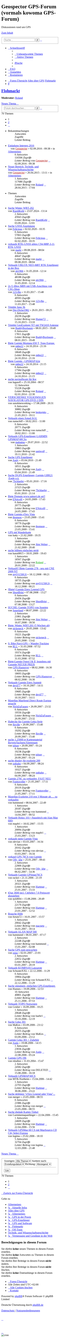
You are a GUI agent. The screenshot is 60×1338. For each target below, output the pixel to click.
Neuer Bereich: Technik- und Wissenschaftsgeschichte (23, 168)
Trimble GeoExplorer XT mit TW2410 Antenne (33, 325)
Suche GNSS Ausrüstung (21, 226)
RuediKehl (18, 211)
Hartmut (40, 886)
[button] (9, 125)
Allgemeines (14, 151)
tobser (16, 745)
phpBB (18, 1296)
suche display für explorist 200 (24, 760)
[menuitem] (29, 54)
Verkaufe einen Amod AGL (22, 418)
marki (18, 250)
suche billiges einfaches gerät (23, 550)
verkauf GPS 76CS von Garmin (25, 856)
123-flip (17, 292)
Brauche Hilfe (15, 913)
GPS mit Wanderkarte (19, 532)
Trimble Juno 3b (16, 307)
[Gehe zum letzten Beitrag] (49, 160)
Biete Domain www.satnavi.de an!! (26, 496)
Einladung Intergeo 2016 (21, 145)
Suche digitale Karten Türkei (23, 1112)
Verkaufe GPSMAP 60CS (22, 1076)
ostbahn (17, 763)
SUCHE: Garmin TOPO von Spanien (28, 607)
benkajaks (41, 412)
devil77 (16, 685)
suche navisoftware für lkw (22, 379)
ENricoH (17, 499)
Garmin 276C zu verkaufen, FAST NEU (29, 778)
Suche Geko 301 (17, 1021)
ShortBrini (18, 592)
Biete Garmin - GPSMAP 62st (24, 361)
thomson (17, 517)
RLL (15, 646)
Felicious (17, 229)
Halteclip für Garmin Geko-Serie (25, 721)
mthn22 (19, 346)
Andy (15, 460)
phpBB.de (37, 1304)
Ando (15, 1043)
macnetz (40, 925)
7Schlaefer (18, 481)
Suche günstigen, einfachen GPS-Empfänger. (32, 985)
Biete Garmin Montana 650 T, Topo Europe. (31, 343)
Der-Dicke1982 (21, 310)
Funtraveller (19, 781)
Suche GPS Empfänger (20, 457)
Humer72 (41, 319)
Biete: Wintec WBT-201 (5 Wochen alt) (29, 625)
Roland (19, 97)
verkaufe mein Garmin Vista (23, 838)
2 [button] (8, 122)
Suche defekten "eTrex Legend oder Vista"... (31, 1094)
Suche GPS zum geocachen (22, 949)
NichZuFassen (20, 706)
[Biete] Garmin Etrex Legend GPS (26, 589)
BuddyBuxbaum (24, 328)
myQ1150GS (20, 574)
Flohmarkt (10, 91)
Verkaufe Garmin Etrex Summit (24, 682)
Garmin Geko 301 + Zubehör (23, 1039)
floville (16, 724)
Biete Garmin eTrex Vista (21, 514)
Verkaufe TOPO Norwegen (22, 1003)
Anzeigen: (10, 1160)
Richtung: (30, 1164)
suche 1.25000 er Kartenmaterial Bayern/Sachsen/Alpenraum (25, 741)
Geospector (21, 148)
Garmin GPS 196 (17, 1058)
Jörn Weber (42, 544)
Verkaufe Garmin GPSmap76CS (25, 874)
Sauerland (18, 610)
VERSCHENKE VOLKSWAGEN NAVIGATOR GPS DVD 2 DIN (27, 399)
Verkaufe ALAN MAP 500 (22, 931)
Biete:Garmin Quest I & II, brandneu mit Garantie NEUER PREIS (29, 663)
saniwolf (40, 451)
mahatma (20, 442)
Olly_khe (17, 859)
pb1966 (19, 271)
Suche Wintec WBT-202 (21, 208)
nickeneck (18, 628)
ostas (15, 952)
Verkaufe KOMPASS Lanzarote (25, 967)
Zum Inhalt (7, 32)
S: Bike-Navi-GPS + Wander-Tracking (28, 643)
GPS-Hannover (21, 667)
